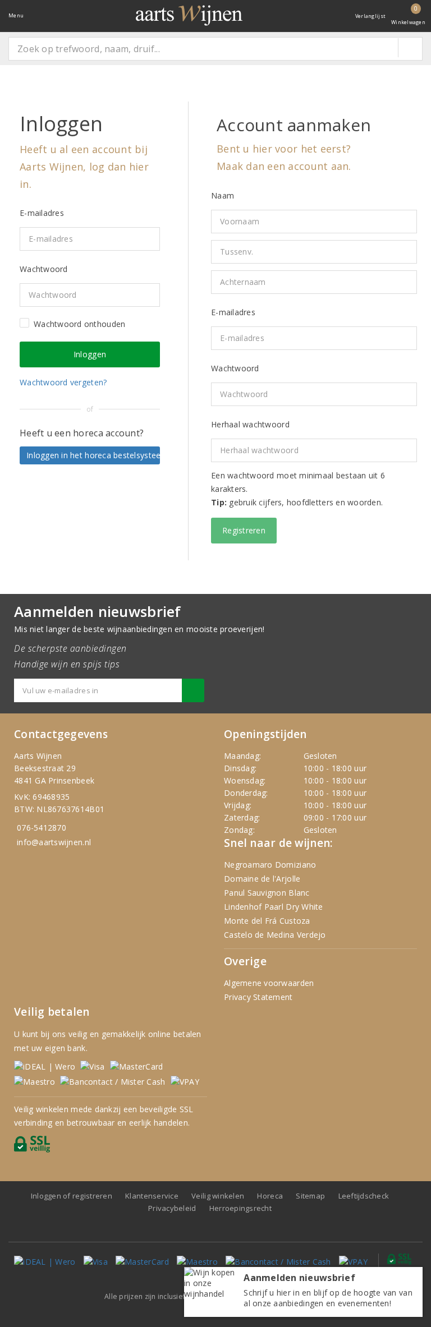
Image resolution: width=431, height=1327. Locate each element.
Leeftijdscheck (363, 1196)
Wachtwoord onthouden (79, 324)
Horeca (270, 1196)
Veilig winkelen (217, 1196)
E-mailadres (233, 312)
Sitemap (310, 1196)
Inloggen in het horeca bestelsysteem (93, 455)
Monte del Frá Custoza (267, 920)
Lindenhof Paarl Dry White (273, 906)
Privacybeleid (172, 1208)
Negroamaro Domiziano (270, 864)
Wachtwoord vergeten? (63, 382)
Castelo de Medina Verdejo (275, 934)
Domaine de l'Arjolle (262, 878)
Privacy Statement (258, 997)
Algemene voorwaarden (269, 983)
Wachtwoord (235, 368)
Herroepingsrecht (240, 1208)
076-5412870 (41, 827)
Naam (222, 195)
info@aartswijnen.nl (54, 842)
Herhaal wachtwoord (250, 424)
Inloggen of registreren (71, 1196)
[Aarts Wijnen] (189, 15)
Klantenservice (151, 1196)
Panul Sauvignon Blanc (267, 892)
